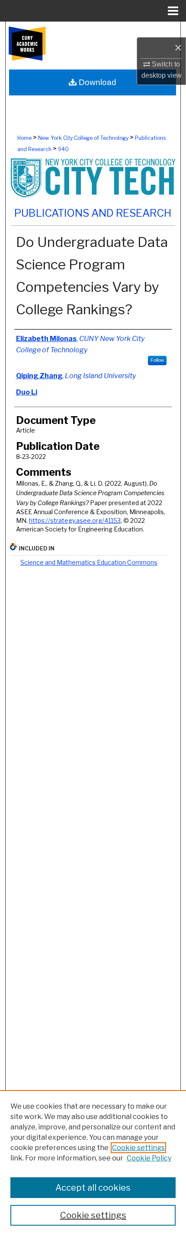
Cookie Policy (149, 1158)
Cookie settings (138, 1148)
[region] (93, 1163)
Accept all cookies (93, 1187)
